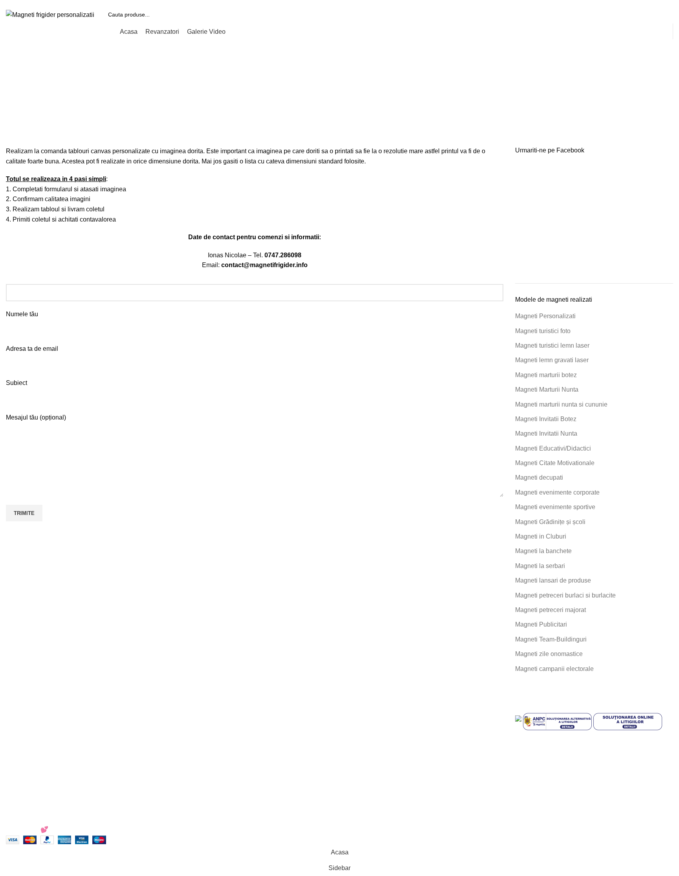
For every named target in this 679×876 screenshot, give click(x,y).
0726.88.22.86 (67, 2)
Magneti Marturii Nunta (546, 389)
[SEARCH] (664, 14)
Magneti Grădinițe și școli (550, 522)
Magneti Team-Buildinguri (551, 639)
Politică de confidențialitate (382, 724)
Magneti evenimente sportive (555, 507)
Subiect (16, 382)
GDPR (354, 768)
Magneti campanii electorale (554, 668)
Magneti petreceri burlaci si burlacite (565, 595)
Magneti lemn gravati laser (552, 360)
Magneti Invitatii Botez (545, 419)
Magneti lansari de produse (553, 580)
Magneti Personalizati (545, 316)
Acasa (296, 102)
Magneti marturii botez (546, 375)
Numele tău (22, 314)
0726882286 (205, 709)
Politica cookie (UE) (373, 739)
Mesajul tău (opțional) (36, 417)
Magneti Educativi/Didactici (553, 448)
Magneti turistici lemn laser (552, 345)
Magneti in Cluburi (540, 536)
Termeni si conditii (370, 709)
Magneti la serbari (540, 566)
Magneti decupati (539, 477)
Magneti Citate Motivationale (555, 463)
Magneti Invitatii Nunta (546, 433)
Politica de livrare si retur (379, 753)
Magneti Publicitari (541, 624)
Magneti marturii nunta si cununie (561, 404)
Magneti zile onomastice (549, 654)
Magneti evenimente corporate (557, 492)
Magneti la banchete (543, 551)
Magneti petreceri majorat (550, 610)
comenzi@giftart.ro (224, 743)
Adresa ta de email (32, 348)
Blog (351, 783)
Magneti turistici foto (543, 331)
